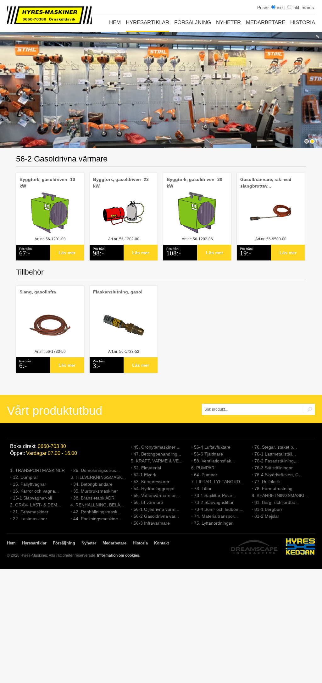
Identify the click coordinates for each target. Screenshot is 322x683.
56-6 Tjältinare (208, 453)
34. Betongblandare (93, 484)
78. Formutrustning (273, 488)
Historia (302, 22)
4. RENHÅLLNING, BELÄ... (97, 504)
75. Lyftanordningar (213, 523)
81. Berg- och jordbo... (276, 502)
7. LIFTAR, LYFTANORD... (217, 481)
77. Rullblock (267, 481)
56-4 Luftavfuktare (212, 447)
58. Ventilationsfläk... (214, 460)
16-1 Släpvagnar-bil (32, 497)
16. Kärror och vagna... (36, 491)
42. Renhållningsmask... (97, 511)
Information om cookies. (118, 555)
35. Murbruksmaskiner (95, 491)
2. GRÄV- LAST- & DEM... (35, 504)
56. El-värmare (148, 502)
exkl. (280, 7)
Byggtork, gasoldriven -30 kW (194, 183)
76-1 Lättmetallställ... (275, 453)
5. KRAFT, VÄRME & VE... (156, 460)
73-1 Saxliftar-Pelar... (215, 495)
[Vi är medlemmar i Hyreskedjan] (300, 547)
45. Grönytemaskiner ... (157, 447)
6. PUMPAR (202, 467)
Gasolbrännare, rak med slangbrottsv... (265, 183)
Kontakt (161, 543)
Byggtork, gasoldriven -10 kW (47, 183)
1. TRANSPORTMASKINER (37, 470)
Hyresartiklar (147, 22)
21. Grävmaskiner (30, 511)
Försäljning (192, 22)
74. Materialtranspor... (216, 516)
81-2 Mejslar (266, 516)
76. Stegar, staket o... (275, 447)
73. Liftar (203, 488)
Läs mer (66, 252)
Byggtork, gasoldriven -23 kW (121, 183)
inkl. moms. (303, 7)
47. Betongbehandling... (157, 453)
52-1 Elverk (145, 474)
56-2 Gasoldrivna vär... (156, 516)
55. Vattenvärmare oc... (157, 495)
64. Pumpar (205, 474)
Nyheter (228, 22)
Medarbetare (265, 22)
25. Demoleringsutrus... (96, 470)
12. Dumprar (25, 477)
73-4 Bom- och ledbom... (218, 509)
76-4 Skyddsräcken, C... (278, 474)
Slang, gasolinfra (37, 291)
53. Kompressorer (151, 481)
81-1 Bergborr (268, 509)
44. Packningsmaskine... (97, 518)
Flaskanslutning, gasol (117, 291)
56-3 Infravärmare (152, 523)
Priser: (264, 7)
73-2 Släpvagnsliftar (214, 502)
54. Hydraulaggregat (154, 488)
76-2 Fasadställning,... (276, 460)
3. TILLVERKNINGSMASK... (98, 477)
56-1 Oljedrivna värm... (156, 509)
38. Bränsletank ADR (93, 497)
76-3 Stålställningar (273, 467)
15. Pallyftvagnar (29, 484)
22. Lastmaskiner (30, 518)
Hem (115, 22)
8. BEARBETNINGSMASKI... (280, 495)
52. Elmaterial (147, 467)
